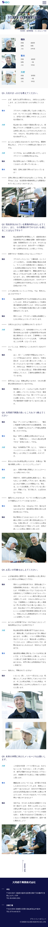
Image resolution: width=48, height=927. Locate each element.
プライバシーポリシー (38, 919)
